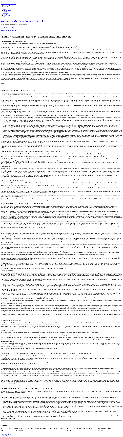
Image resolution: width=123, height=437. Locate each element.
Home (4, 9)
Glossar (5, 18)
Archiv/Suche (6, 15)
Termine (5, 14)
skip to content (12, 4)
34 (95, 171)
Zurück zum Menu (5, 435)
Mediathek (5, 13)
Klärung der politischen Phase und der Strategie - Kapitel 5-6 (23, 21)
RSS (2, 434)
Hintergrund (6, 16)
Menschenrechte (7, 10)
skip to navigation (5, 4)
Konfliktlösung (6, 11)
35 (53, 292)
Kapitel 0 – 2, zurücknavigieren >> (9, 27)
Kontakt (10, 434)
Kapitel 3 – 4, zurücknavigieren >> (9, 30)
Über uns (5, 434)
